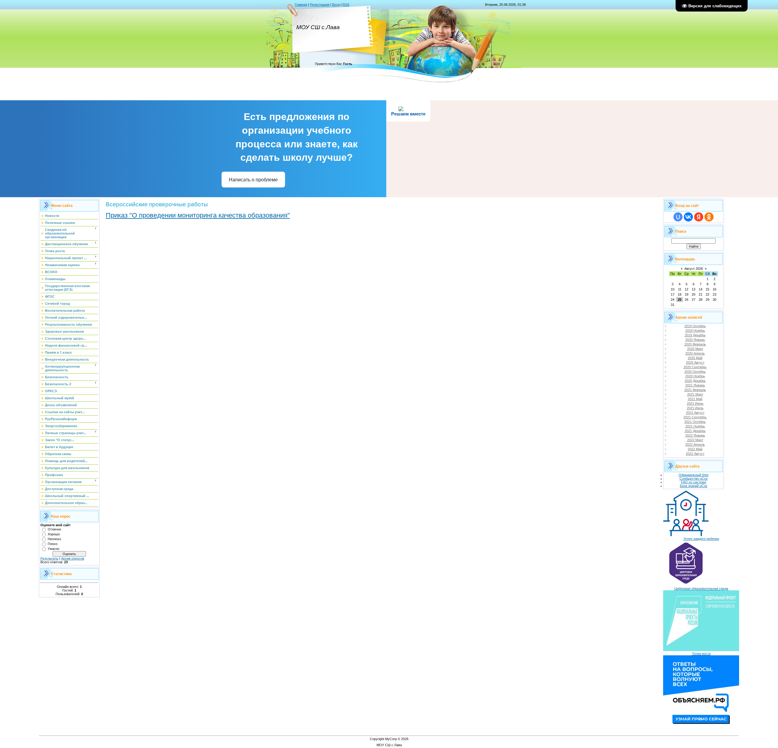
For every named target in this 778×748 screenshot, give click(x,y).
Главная (301, 4)
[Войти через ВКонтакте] (688, 216)
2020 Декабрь (695, 381)
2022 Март (695, 440)
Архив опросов (72, 558)
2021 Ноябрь (695, 426)
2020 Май (695, 358)
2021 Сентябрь (695, 417)
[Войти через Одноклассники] (709, 216)
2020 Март (695, 349)
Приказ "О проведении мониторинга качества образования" (198, 215)
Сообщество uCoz (694, 478)
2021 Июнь (695, 403)
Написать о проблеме (253, 179)
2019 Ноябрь (695, 330)
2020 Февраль (695, 344)
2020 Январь (695, 339)
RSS (346, 4)
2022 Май (695, 449)
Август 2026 (693, 268)
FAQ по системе (693, 482)
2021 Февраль (695, 390)
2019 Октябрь (695, 326)
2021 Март (695, 394)
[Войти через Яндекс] (698, 216)
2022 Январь (695, 435)
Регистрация (319, 4)
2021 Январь (695, 385)
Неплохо (54, 539)
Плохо (52, 544)
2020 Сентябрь (695, 367)
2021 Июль (695, 408)
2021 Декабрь (695, 431)
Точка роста (701, 653)
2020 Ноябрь (695, 376)
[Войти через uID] (678, 216)
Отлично (54, 529)
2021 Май (695, 399)
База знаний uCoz (693, 486)
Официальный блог (694, 475)
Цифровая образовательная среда (701, 588)
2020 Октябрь (695, 371)
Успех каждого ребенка (701, 538)
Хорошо (54, 534)
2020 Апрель (695, 353)
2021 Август (695, 412)
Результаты (49, 558)
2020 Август (695, 362)
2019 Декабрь (695, 335)
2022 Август (695, 453)
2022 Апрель (695, 444)
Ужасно (53, 549)
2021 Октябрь (695, 422)
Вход (336, 4)
